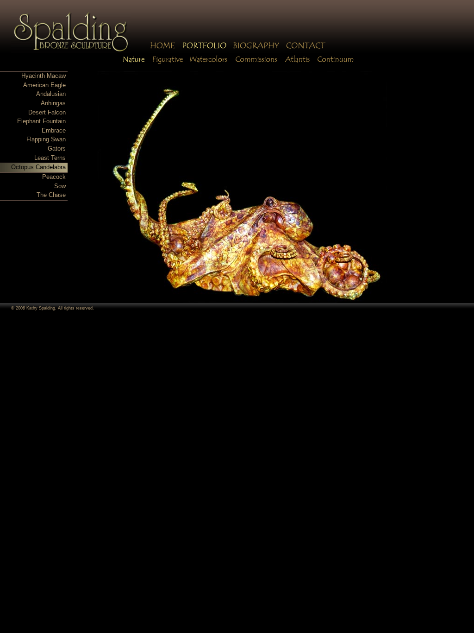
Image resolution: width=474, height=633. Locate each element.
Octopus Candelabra (38, 167)
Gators (57, 149)
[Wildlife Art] (133, 63)
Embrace (54, 130)
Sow (60, 186)
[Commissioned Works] (255, 63)
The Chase (51, 195)
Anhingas (53, 103)
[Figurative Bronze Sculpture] (166, 63)
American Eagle (44, 85)
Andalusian (51, 94)
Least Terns (50, 158)
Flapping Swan (46, 139)
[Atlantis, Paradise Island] (298, 63)
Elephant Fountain (41, 121)
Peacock (54, 177)
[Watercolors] (207, 63)
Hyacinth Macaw (43, 76)
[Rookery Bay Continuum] (335, 63)
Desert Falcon (47, 112)
